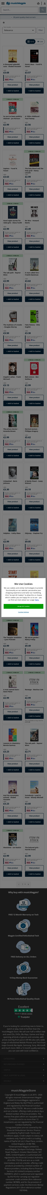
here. (37, 600)
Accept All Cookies (23, 606)
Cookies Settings (23, 612)
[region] (23, 597)
